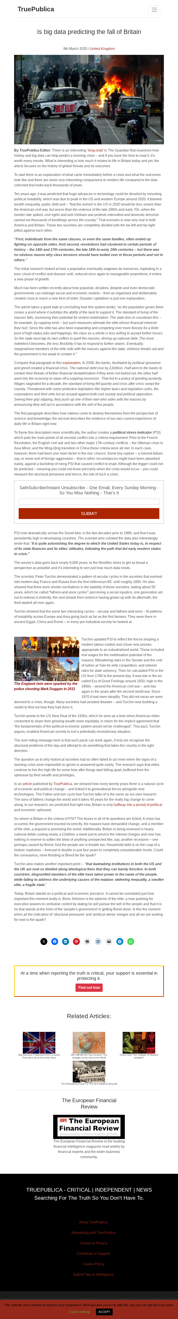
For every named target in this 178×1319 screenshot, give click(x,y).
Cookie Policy (93, 1264)
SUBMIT (89, 513)
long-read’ (95, 150)
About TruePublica (93, 1222)
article (27, 784)
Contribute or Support (93, 1253)
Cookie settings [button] (80, 1312)
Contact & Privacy (93, 1243)
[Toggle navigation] (154, 9)
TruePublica (62, 784)
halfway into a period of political (138, 805)
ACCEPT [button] (104, 1312)
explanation (72, 363)
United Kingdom (102, 49)
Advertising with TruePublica (93, 1233)
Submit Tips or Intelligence (93, 1274)
